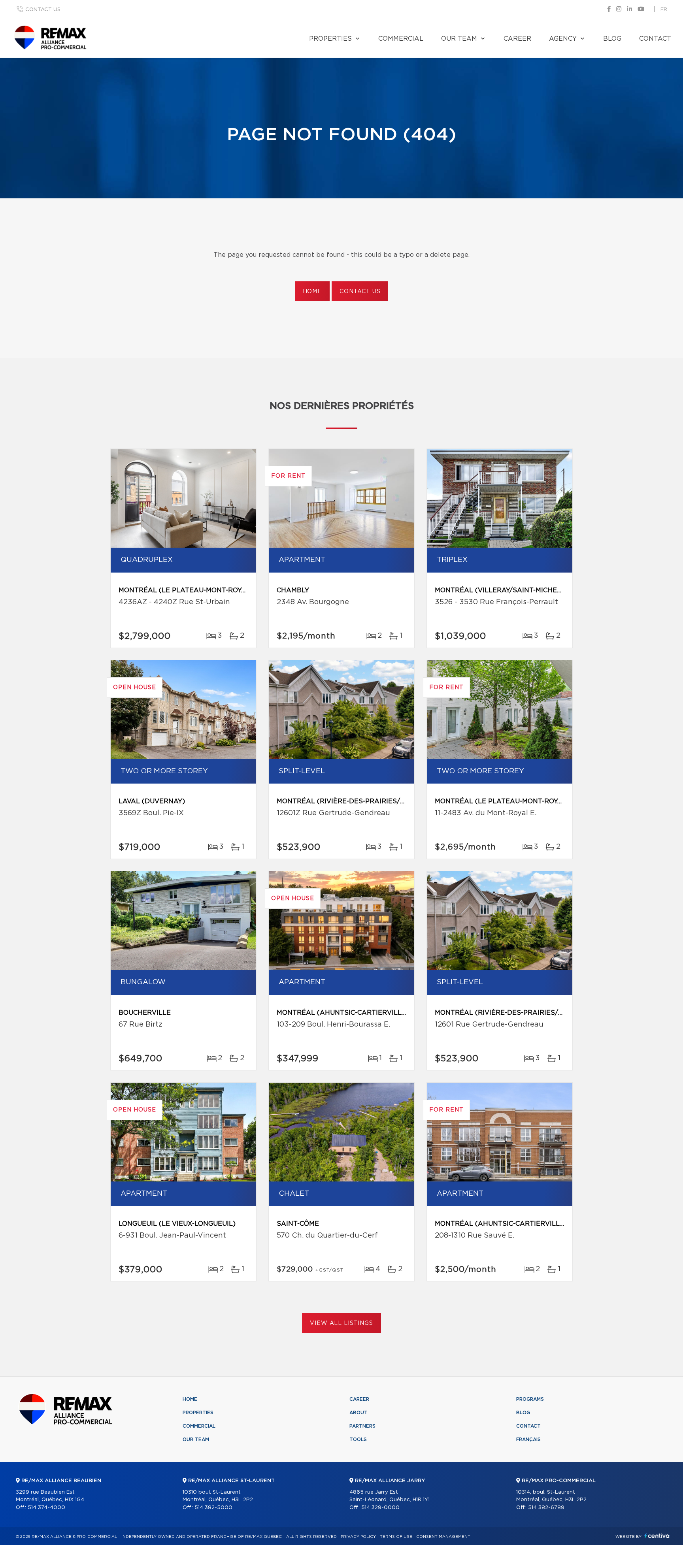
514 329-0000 (380, 1507)
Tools (358, 1439)
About (358, 1412)
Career (517, 39)
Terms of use (396, 1537)
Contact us (42, 9)
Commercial (400, 39)
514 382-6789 (546, 1507)
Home (312, 291)
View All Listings (341, 1323)
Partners (362, 1426)
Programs (530, 1399)
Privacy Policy (358, 1537)
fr (663, 9)
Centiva (657, 1535)
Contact (655, 39)
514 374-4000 (46, 1507)
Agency (563, 39)
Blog (612, 39)
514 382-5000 (213, 1507)
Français (528, 1439)
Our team (459, 39)
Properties (330, 39)
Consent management (443, 1537)
